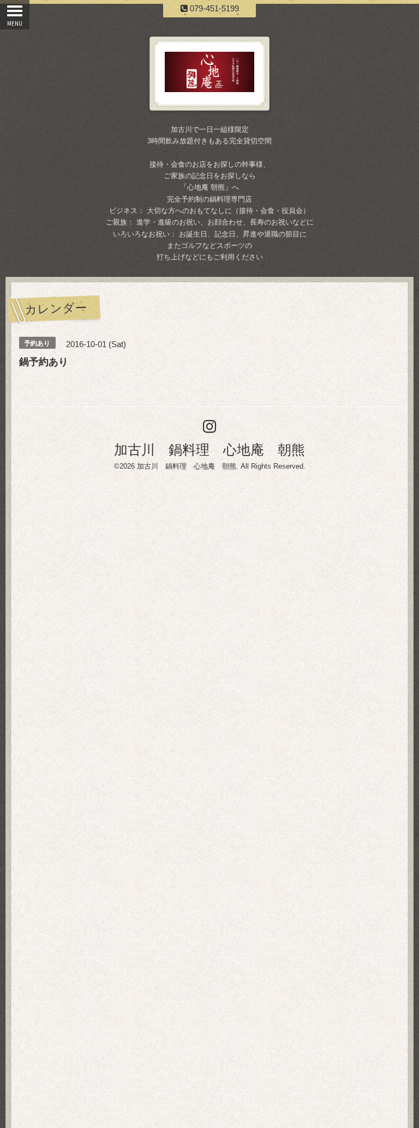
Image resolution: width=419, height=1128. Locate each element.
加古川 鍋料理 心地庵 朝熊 (209, 449)
